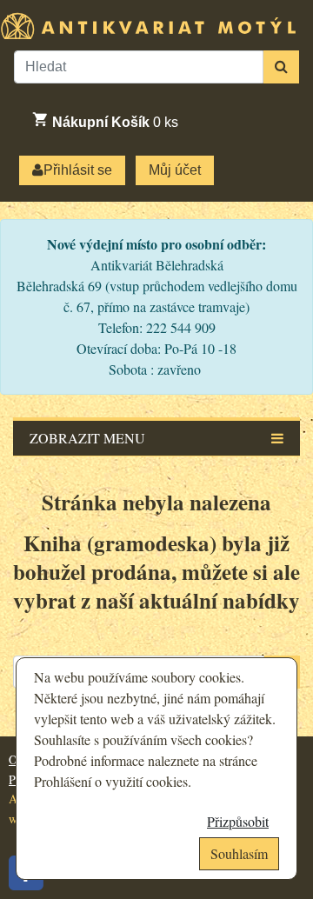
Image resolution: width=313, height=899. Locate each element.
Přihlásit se (77, 170)
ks (115, 122)
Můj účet (175, 170)
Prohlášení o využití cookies (111, 781)
